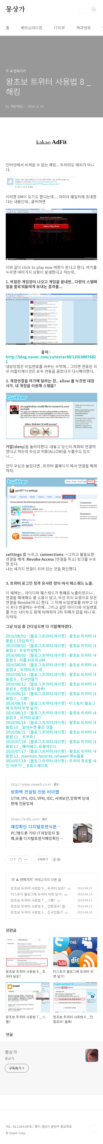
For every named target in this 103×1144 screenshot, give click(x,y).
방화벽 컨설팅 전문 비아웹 (35, 792)
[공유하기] (20, 859)
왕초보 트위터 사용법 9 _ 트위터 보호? (38, 888)
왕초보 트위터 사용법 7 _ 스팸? (33, 900)
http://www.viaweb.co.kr (31, 784)
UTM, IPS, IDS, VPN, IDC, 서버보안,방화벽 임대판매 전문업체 (50, 800)
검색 (82, 9)
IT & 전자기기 (22, 879)
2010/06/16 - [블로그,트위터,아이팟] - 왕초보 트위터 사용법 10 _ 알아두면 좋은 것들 (51, 724)
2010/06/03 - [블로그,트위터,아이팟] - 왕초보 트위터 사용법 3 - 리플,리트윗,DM (51, 657)
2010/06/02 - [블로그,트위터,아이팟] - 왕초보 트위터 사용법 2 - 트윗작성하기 (51, 648)
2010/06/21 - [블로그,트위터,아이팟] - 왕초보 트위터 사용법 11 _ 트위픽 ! (51, 734)
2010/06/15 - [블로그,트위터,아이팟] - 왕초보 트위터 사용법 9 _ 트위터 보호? (51, 715)
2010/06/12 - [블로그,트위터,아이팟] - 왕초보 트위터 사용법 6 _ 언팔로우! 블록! (51, 686)
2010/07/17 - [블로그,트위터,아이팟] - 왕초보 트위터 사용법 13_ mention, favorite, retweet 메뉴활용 (51, 753)
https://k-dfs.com (25, 819)
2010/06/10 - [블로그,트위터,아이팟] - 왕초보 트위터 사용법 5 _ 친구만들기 (51, 676)
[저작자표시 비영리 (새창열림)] (56, 859)
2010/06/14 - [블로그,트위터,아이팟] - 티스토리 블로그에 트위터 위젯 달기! (50, 705)
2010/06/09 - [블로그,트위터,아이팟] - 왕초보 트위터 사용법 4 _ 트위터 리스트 (51, 667)
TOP (93, 1128)
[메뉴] (93, 9)
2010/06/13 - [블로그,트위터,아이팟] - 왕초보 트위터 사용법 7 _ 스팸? (51, 696)
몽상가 (15, 9)
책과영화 (83, 27)
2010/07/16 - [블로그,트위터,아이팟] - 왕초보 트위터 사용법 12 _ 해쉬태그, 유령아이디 (51, 744)
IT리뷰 (59, 27)
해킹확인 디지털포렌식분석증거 (36, 826)
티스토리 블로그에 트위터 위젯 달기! (37, 894)
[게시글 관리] (26, 859)
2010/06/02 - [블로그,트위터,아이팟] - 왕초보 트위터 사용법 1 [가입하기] (51, 638)
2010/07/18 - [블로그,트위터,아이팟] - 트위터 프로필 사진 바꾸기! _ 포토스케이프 (51, 763)
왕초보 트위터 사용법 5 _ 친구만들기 (37, 912)
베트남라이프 (31, 27)
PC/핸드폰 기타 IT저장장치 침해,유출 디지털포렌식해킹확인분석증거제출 (37, 835)
